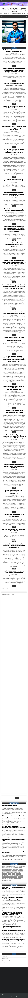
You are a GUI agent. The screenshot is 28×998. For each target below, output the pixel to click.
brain (20, 866)
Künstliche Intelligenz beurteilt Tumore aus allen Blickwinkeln (14, 411)
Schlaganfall (20, 877)
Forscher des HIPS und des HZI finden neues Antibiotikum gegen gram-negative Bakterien (13, 898)
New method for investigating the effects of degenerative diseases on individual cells (14, 194)
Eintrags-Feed (5, 958)
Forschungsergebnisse (7, 870)
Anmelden (4, 956)
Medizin (13, 874)
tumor (22, 878)
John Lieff (15, 872)
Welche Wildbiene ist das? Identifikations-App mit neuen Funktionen (14, 244)
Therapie (18, 878)
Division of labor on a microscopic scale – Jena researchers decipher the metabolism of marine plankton (14, 262)
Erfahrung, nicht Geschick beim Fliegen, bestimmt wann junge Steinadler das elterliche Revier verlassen (14, 151)
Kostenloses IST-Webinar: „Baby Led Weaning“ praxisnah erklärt (14, 50)
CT (11, 867)
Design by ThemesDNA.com (14, 996)
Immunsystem (5, 872)
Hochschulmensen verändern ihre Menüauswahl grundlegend (14, 84)
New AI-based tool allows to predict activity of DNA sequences (13, 851)
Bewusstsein (12, 866)
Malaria (9, 874)
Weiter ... (14, 66)
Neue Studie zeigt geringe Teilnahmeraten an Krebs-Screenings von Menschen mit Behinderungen (14, 436)
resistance (12, 877)
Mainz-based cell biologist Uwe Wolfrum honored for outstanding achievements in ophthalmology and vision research (14, 229)
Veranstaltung (5, 880)
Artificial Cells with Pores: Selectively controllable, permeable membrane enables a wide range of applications (13, 827)
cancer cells (5, 867)
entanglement (5, 869)
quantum (8, 877)
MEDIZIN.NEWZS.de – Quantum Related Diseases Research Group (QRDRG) (14, 9)
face (19, 869)
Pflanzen (15, 875)
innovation (10, 872)
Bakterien (7, 866)
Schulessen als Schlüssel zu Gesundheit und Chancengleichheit (13, 816)
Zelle (9, 880)
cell (9, 867)
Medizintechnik (18, 874)
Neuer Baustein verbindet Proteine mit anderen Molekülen (14, 530)
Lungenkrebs (5, 874)
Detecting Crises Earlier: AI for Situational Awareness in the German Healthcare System (14, 545)
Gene (16, 870)
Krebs (19, 872)
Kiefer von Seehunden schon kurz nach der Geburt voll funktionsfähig (14, 312)
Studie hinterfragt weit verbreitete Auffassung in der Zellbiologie (14, 571)
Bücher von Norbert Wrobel (8, 594)
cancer (23, 866)
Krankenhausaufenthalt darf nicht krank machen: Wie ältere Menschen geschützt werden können (14, 387)
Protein (4, 877)
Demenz (14, 867)
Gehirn (13, 870)
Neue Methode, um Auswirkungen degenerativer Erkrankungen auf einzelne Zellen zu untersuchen (14, 210)
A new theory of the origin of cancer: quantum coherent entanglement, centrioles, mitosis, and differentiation (13, 941)
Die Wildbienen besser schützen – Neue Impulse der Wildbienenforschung (14, 339)
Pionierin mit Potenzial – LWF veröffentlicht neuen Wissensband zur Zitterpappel (14, 491)
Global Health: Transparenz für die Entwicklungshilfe (14, 515)
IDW (22, 870)
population (20, 875)
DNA (21, 867)
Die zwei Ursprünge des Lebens (9, 805)
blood (17, 866)
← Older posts (5, 588)
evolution (10, 869)
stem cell (4, 878)
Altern (4, 866)
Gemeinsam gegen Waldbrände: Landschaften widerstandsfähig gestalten (14, 466)
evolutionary (15, 869)
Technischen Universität (11, 878)
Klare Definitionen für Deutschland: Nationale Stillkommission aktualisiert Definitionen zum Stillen (13, 839)
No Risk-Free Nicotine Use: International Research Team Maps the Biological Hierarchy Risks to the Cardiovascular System (14, 359)
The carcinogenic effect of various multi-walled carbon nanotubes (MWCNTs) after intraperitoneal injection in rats (12, 913)
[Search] (26, 16)
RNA (16, 877)
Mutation (11, 875)
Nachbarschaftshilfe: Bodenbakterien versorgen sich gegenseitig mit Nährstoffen (14, 127)
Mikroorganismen (6, 875)
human (19, 870)
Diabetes (18, 867)
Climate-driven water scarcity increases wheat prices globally (14, 180)
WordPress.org (5, 962)
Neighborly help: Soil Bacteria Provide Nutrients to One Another (14, 107)
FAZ (22, 869)
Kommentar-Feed (6, 960)
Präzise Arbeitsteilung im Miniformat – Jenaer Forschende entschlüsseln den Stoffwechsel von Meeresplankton (14, 286)
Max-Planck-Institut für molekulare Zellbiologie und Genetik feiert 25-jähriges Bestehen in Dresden (14, 70)
